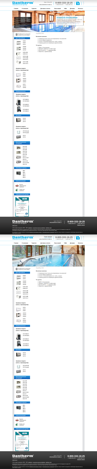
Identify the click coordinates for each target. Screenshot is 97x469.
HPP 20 (24, 177)
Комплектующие (21, 181)
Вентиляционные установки (21, 142)
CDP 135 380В (25, 57)
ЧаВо (65, 8)
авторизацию (46, 47)
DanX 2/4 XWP (25, 157)
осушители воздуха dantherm (39, 227)
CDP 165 (24, 87)
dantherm (30, 227)
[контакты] (84, 3)
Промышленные (20, 91)
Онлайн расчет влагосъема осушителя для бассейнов (24, 34)
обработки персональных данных (36, 232)
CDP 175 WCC (25, 63)
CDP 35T (24, 78)
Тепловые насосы (21, 168)
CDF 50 (24, 119)
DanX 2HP (25, 149)
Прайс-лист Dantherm (22, 190)
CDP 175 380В (25, 61)
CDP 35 (24, 72)
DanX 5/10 (25, 164)
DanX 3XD (25, 154)
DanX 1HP (25, 146)
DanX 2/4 (24, 156)
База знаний (57, 8)
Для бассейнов (20, 38)
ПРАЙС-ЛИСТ (14, 225)
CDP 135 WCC (25, 59)
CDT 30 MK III (26, 99)
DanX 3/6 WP (25, 161)
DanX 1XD (25, 148)
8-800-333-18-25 (64, 2)
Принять (67, 466)
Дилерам (72, 8)
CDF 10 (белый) (26, 131)
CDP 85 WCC (25, 54)
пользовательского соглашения (48, 232)
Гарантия (34, 8)
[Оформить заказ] (78, 3)
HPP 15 (24, 175)
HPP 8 (24, 172)
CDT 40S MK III (26, 106)
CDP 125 (24, 85)
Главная (16, 8)
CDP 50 (24, 42)
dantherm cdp (48, 227)
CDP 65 (24, 76)
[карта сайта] (84, 4)
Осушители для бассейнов (67, 17)
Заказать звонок (81, 225)
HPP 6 (24, 170)
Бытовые (18, 115)
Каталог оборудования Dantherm (22, 185)
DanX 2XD (25, 151)
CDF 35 (24, 135)
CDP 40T (24, 46)
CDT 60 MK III (26, 109)
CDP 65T (24, 81)
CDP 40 (24, 40)
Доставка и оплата (45, 8)
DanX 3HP (25, 152)
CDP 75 (24, 84)
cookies (41, 465)
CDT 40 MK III (26, 104)
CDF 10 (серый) (26, 132)
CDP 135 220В (25, 56)
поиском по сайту (52, 50)
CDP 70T (24, 49)
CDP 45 (24, 74)
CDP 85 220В (25, 52)
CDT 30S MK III (26, 101)
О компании (25, 8)
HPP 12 (24, 174)
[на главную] (84, 236)
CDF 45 (24, 137)
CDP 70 (24, 44)
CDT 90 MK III (26, 111)
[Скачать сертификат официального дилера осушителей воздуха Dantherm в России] (22, 216)
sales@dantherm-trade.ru (45, 4)
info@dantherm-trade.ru (55, 222)
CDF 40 (24, 118)
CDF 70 (24, 121)
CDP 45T (24, 80)
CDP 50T (24, 48)
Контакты (80, 8)
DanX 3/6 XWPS (26, 162)
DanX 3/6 (24, 159)
